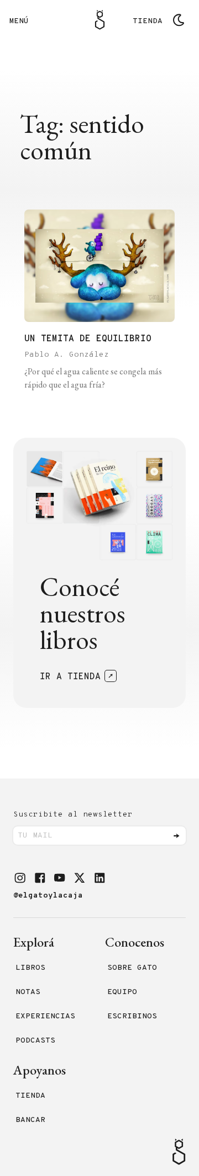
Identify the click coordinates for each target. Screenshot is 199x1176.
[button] (20, 877)
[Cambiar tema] (178, 19)
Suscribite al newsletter (73, 814)
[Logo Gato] (100, 20)
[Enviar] (176, 835)
